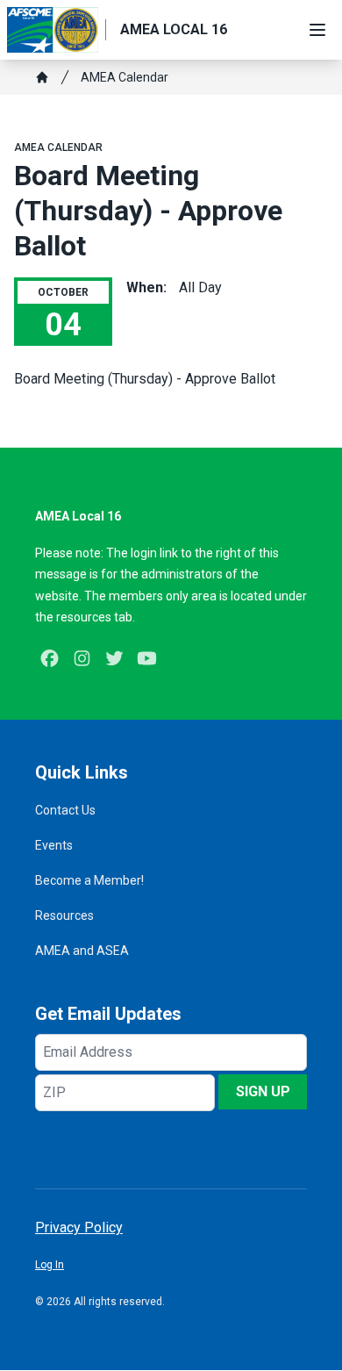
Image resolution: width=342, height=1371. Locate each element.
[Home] (42, 77)
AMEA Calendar (124, 77)
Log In (49, 1265)
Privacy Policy (79, 1227)
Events (54, 845)
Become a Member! (89, 880)
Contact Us (65, 810)
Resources (64, 915)
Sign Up (263, 1091)
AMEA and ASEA (82, 951)
